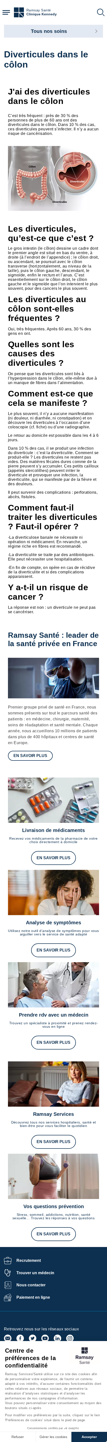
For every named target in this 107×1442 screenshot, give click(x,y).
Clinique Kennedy (41, 14)
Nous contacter (31, 1285)
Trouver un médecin (35, 1273)
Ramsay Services (53, 1114)
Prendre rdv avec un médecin (53, 1015)
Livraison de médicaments (53, 830)
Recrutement (28, 1260)
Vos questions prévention (53, 1206)
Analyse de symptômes (53, 922)
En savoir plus (30, 756)
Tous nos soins (49, 31)
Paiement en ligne (33, 1297)
